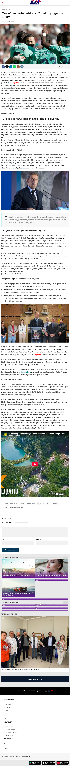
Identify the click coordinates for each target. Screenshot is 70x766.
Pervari (6, 713)
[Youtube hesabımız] (52, 691)
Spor (67, 21)
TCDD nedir (44, 503)
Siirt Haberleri (7, 704)
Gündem (6, 716)
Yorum (4, 526)
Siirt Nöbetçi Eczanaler (10, 732)
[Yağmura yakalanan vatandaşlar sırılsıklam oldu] (35, 599)
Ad (3, 539)
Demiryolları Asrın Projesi (29, 503)
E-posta (38, 539)
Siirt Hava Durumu (9, 726)
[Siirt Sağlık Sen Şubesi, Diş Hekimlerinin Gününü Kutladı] (35, 642)
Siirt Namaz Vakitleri (9, 729)
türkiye (54, 503)
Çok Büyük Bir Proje (11, 503)
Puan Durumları (8, 735)
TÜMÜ (65, 557)
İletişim (6, 749)
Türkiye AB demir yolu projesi (14, 507)
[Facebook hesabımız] (43, 691)
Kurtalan (6, 710)
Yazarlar (6, 743)
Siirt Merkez (7, 707)
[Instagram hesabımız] (49, 691)
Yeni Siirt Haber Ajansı (22, 756)
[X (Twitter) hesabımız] (46, 691)
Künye (5, 746)
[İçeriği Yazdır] (22, 66)
